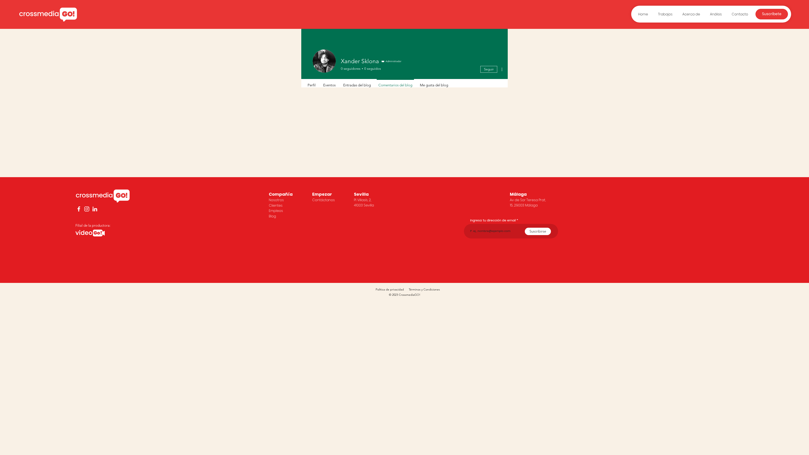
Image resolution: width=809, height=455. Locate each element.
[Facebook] (78, 209)
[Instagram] (86, 209)
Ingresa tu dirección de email (493, 220)
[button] (771, 14)
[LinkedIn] (94, 209)
